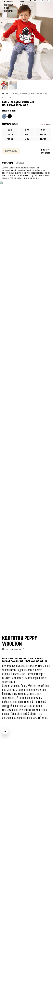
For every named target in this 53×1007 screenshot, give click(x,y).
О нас (6, 7)
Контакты (8, 10)
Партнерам (8, 4)
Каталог (5, 94)
